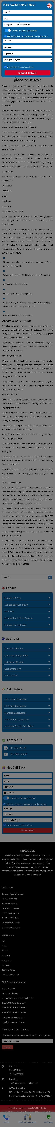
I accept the (20, 67)
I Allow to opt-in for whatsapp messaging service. (27, 36)
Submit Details (27, 72)
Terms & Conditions (25, 67)
